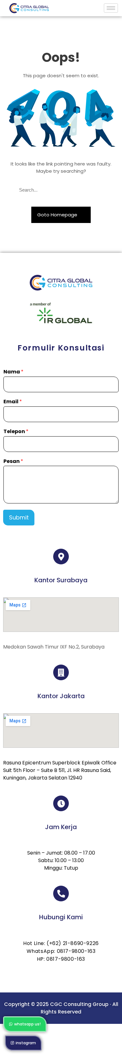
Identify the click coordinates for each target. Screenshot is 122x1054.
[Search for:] (61, 190)
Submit (19, 517)
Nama (13, 372)
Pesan (13, 461)
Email (12, 402)
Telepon (15, 431)
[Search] (100, 190)
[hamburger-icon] (111, 8)
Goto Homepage (58, 214)
